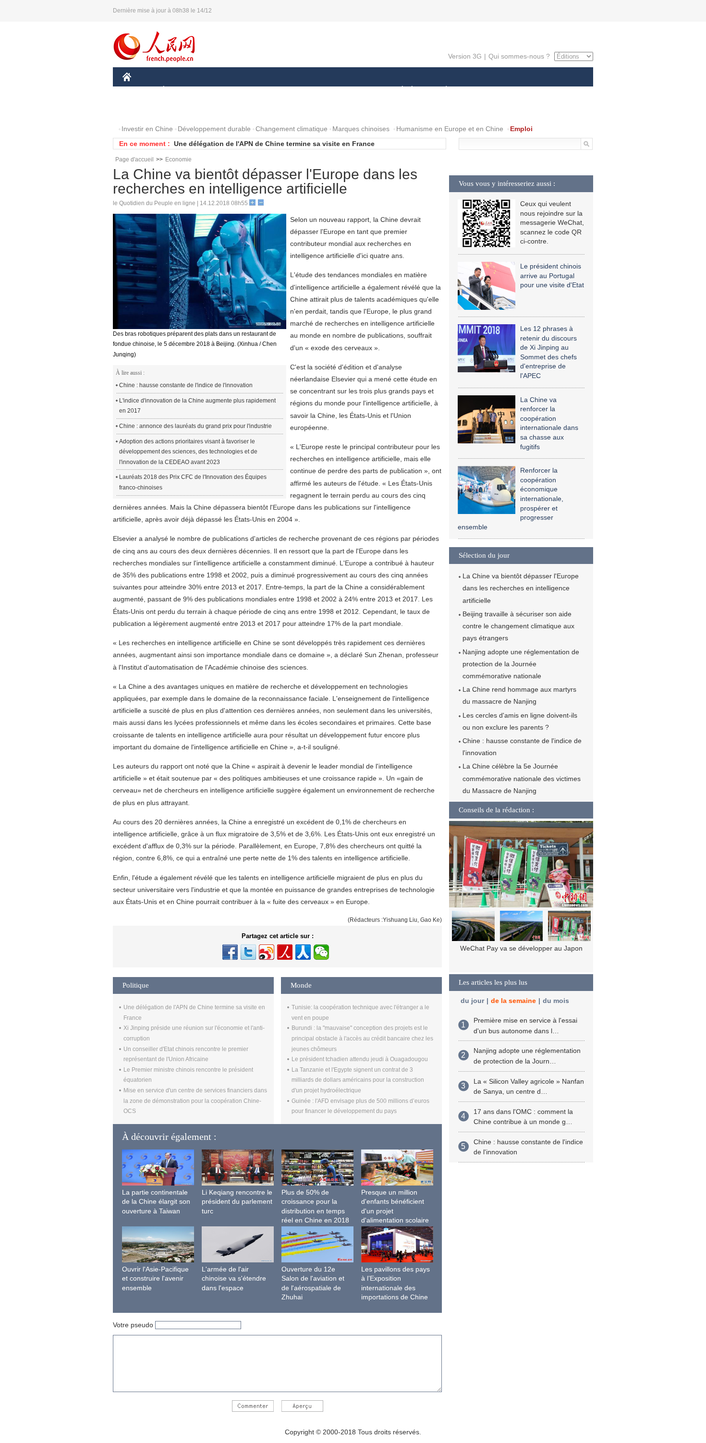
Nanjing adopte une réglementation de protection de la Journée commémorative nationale (521, 664)
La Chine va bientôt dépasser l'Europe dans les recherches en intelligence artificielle (521, 588)
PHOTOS (142, 110)
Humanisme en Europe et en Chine (449, 129)
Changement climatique (292, 129)
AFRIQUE (267, 90)
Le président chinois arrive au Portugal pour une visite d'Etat (552, 275)
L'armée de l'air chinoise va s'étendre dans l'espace (234, 1278)
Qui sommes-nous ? (519, 56)
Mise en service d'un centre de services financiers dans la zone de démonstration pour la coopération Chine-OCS (195, 1100)
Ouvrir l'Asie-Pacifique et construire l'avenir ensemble (155, 1278)
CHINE (139, 90)
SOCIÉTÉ (398, 90)
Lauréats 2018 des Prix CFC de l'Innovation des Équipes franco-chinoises (193, 482)
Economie (178, 159)
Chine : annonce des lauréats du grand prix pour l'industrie (195, 426)
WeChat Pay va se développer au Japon (521, 948)
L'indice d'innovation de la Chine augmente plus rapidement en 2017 (197, 406)
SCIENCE (310, 90)
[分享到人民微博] (284, 952)
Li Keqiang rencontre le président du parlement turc (237, 1201)
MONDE (226, 90)
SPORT (480, 90)
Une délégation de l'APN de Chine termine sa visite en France (274, 143)
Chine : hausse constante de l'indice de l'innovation (186, 385)
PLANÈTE (441, 90)
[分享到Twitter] (248, 952)
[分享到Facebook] (230, 952)
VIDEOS (182, 110)
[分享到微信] (321, 952)
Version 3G (465, 56)
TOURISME (522, 90)
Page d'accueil (134, 159)
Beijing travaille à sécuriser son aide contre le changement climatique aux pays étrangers (518, 626)
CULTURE (354, 90)
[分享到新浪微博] (266, 952)
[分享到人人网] (303, 952)
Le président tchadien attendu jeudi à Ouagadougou (360, 1059)
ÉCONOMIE (181, 90)
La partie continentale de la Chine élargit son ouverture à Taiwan (156, 1201)
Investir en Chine (147, 129)
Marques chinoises (361, 129)
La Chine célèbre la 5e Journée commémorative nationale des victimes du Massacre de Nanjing (522, 778)
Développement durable (214, 129)
